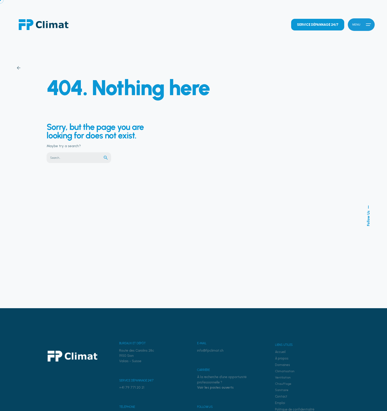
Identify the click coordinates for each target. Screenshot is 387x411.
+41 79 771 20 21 (131, 387)
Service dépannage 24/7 (317, 25)
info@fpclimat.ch (210, 351)
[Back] (18, 68)
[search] (105, 157)
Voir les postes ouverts (215, 387)
